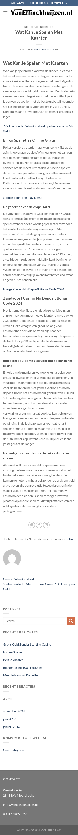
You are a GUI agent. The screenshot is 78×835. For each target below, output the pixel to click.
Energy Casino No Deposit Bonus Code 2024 (33, 289)
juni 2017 (9, 719)
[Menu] (5, 13)
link (71, 539)
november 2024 (14, 711)
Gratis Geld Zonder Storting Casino (27, 644)
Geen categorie (13, 750)
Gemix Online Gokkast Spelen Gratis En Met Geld (18, 584)
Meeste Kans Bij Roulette (20, 675)
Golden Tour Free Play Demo (22, 197)
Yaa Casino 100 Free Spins (57, 584)
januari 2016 (11, 727)
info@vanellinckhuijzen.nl (20, 804)
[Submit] (71, 621)
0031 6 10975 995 (15, 814)
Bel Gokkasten (13, 660)
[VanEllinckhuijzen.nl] (41, 13)
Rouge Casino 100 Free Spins (22, 667)
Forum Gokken (13, 652)
